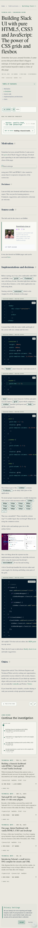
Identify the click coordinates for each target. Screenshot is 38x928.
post (5, 155)
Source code (7, 94)
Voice (17, 109)
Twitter (29, 684)
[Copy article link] (35, 704)
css (20, 77)
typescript (6, 811)
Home (3, 6)
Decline (30, 922)
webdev (16, 77)
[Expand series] (4, 124)
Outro (5, 99)
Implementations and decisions (13, 96)
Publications (13, 6)
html (3, 77)
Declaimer (8, 91)
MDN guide (32, 641)
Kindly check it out (30, 649)
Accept (22, 922)
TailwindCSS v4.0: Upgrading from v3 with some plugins (13, 798)
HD (13, 109)
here (9, 257)
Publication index (10, 703)
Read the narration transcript (11, 116)
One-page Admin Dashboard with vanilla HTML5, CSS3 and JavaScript (16, 829)
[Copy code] (29, 303)
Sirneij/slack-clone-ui (23, 226)
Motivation (7, 89)
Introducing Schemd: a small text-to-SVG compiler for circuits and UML (15, 860)
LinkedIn (16, 684)
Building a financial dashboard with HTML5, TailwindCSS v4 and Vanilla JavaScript (13, 766)
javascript (9, 77)
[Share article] (31, 704)
